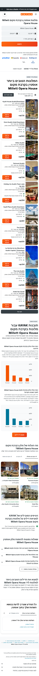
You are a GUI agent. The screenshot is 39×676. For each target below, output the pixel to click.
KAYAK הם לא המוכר (29, 664)
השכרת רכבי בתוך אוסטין (27, 627)
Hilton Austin (19, 143)
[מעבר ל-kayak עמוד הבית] (27, 14)
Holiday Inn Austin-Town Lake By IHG (14, 185)
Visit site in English (12, 9)
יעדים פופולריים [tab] (14, 613)
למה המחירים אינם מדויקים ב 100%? (24, 670)
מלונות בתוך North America (13, 641)
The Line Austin (19, 271)
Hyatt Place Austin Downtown (13, 207)
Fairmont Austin (18, 163)
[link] (19, 435)
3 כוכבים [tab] (19, 456)
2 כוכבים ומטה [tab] (7, 456)
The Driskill (20, 227)
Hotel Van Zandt (18, 292)
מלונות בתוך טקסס (19, 642)
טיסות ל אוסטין (29, 624)
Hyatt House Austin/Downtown (13, 101)
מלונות (24, 641)
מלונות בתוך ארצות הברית (32, 642)
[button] (2, 9)
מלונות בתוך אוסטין (7, 642)
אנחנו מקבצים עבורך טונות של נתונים (24, 667)
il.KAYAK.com (31, 641)
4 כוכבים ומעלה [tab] (32, 456)
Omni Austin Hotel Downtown (14, 122)
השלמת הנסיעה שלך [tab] (28, 613)
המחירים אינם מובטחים (30, 658)
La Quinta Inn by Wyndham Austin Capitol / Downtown (14, 249)
